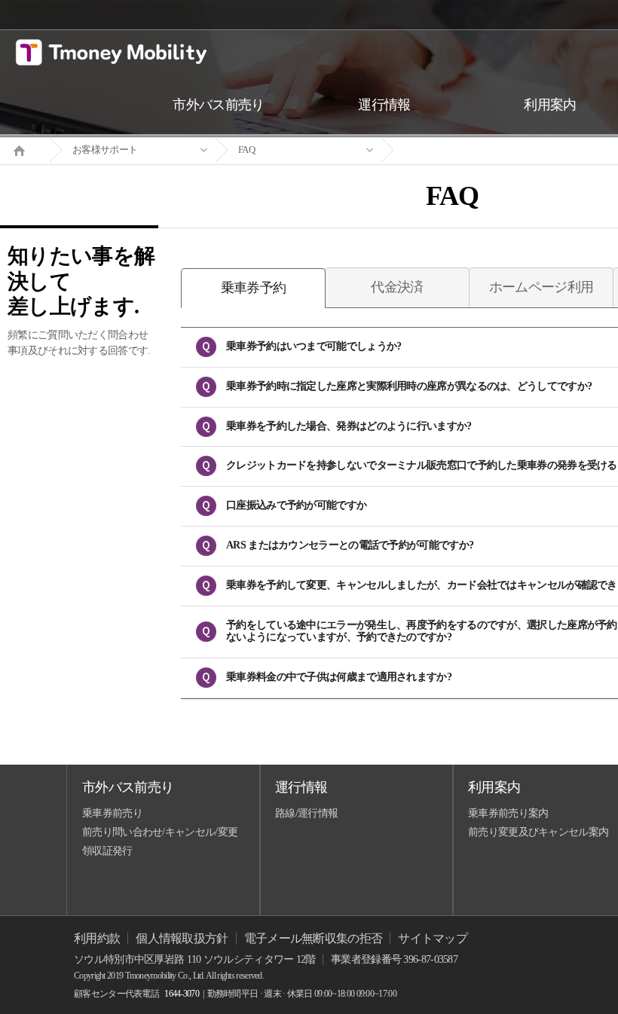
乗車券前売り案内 (508, 813)
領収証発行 (107, 851)
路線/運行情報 (306, 813)
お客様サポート (104, 149)
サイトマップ (432, 938)
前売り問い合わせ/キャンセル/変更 (159, 832)
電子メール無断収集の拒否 (313, 938)
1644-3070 (181, 993)
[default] (464, 150)
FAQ (246, 149)
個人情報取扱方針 (182, 938)
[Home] (25, 149)
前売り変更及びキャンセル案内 (538, 832)
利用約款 (97, 938)
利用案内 (494, 787)
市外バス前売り (127, 787)
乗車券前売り (112, 813)
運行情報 (301, 787)
